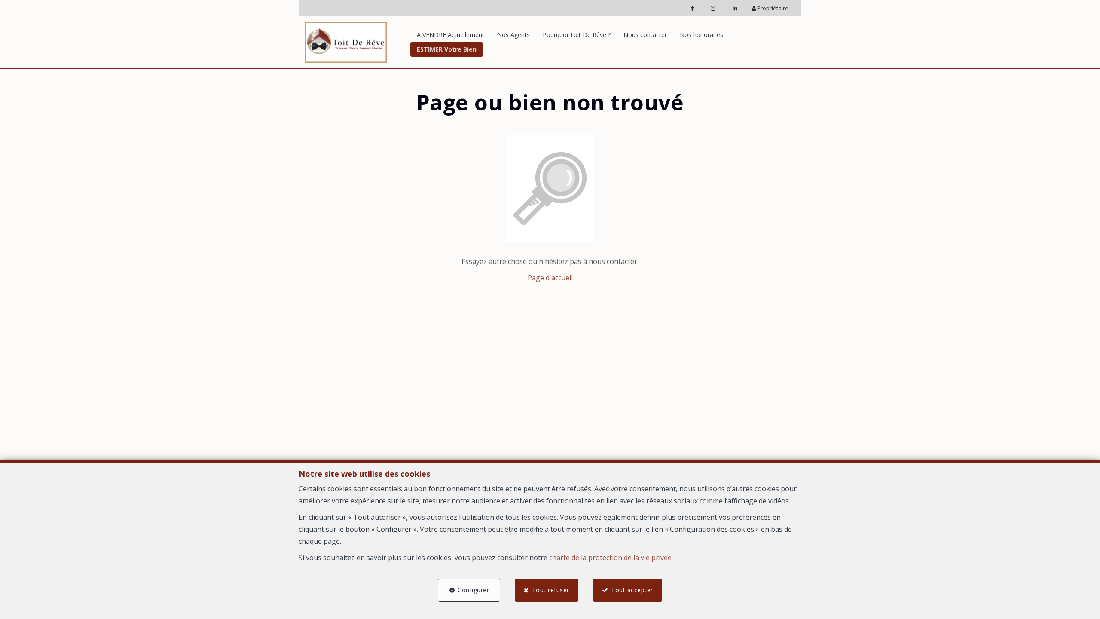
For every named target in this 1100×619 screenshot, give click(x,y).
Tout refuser (550, 590)
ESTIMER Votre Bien (447, 49)
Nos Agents (513, 35)
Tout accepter (632, 590)
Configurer (473, 590)
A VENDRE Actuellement (450, 35)
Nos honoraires (701, 35)
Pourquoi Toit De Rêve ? (577, 35)
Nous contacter (645, 35)
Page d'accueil (550, 277)
